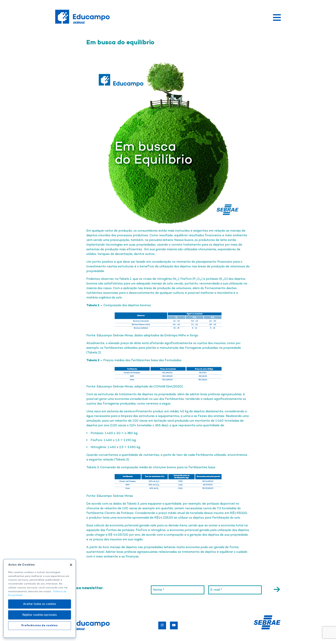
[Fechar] (71, 565)
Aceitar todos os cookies (39, 603)
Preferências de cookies (39, 625)
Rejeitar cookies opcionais (39, 614)
